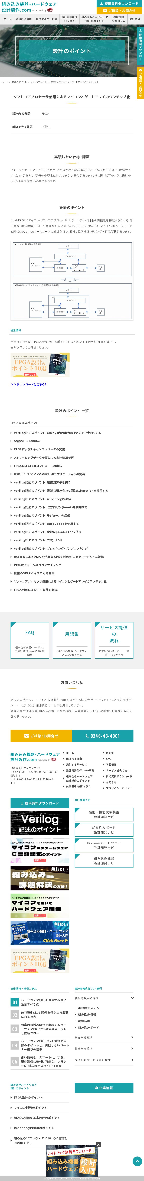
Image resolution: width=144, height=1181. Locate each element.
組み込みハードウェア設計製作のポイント (79, 778)
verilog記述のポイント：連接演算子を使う (42, 482)
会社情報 (135, 19)
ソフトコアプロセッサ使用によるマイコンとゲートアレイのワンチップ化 (60, 581)
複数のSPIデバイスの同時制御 (34, 573)
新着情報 (111, 764)
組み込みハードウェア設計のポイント (94, 19)
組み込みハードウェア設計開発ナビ (104, 845)
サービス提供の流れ (118, 770)
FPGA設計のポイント (28, 1097)
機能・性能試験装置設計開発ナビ (104, 814)
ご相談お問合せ (140, 85)
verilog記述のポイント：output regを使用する (46, 523)
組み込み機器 (87, 1014)
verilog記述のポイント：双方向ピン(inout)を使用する (50, 507)
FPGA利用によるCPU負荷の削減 (36, 590)
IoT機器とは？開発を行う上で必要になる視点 (44, 1014)
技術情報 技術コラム (78, 786)
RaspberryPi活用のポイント (34, 1128)
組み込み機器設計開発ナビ (104, 860)
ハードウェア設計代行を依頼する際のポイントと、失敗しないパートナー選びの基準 (45, 1045)
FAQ (108, 758)
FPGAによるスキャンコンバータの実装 (39, 449)
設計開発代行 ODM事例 (80, 770)
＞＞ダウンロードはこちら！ (28, 384)
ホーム (8, 19)
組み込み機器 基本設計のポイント (37, 1118)
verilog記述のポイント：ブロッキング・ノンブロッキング (51, 548)
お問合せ (111, 782)
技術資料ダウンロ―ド (122, 3)
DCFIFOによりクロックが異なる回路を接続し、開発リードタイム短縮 (59, 557)
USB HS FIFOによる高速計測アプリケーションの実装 (49, 474)
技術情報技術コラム (118, 19)
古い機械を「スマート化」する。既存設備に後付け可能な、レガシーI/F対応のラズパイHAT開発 (43, 1061)
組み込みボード (88, 1027)
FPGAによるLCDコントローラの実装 (38, 466)
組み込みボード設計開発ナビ (104, 829)
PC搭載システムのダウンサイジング (37, 565)
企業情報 (106, 1087)
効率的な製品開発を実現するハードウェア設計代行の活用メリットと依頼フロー (43, 1029)
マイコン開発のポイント (30, 1107)
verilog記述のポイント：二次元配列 (38, 540)
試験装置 (84, 1021)
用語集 (110, 752)
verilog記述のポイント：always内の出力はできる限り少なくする (57, 433)
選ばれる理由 (24, 19)
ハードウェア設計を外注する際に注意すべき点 (43, 1002)
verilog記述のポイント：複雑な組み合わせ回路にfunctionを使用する (61, 490)
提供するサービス (46, 19)
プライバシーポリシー (119, 788)
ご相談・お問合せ (44, 735)
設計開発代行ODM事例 (69, 19)
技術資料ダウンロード (119, 776)
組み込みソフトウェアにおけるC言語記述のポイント (41, 1140)
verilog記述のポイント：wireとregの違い (42, 499)
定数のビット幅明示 (27, 441)
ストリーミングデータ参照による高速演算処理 (44, 457)
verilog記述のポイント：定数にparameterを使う (47, 532)
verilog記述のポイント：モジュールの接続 (42, 515)
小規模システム (88, 1008)
